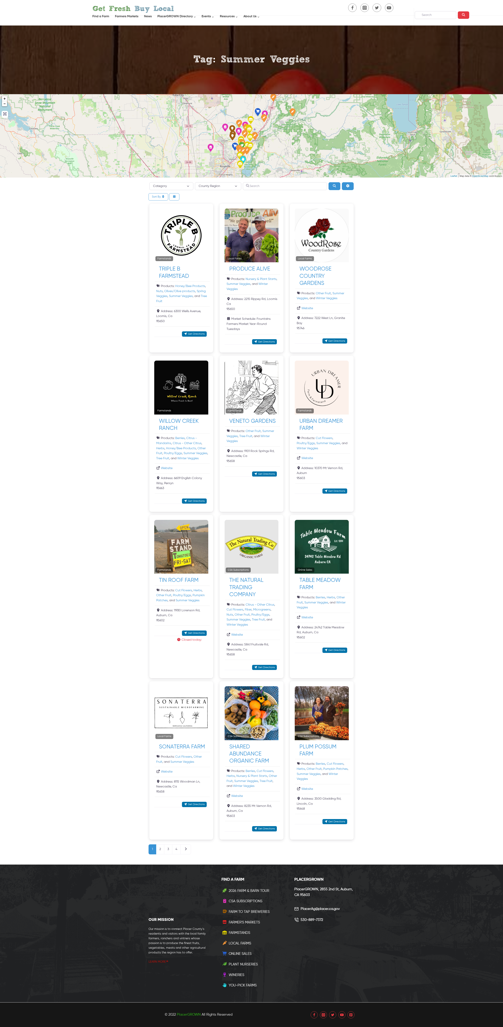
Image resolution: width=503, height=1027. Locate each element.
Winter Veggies (326, 298)
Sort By (157, 196)
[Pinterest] (350, 1014)
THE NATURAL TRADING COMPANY (246, 587)
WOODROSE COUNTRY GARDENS (315, 276)
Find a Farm (100, 16)
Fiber (248, 609)
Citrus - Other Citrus (187, 443)
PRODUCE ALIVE (249, 269)
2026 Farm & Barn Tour (249, 891)
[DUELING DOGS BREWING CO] (232, 129)
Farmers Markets (126, 16)
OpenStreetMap (480, 175)
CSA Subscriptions (238, 570)
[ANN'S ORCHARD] (239, 123)
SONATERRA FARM (182, 747)
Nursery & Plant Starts (261, 279)
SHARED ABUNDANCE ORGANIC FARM (249, 754)
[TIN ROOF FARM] (251, 120)
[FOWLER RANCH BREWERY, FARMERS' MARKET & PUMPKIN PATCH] (232, 136)
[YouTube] (341, 1014)
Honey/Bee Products (190, 286)
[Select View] (174, 196)
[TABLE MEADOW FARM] (258, 112)
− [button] (5, 104)
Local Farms (235, 258)
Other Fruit (323, 293)
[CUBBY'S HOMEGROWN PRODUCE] (292, 112)
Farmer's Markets (244, 922)
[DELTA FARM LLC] (250, 137)
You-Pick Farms (243, 985)
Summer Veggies (181, 296)
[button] (191, 640)
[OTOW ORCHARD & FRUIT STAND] (240, 164)
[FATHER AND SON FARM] (211, 148)
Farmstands (164, 258)
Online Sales (305, 570)
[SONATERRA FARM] (245, 134)
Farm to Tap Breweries (249, 912)
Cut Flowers (324, 438)
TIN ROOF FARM (178, 580)
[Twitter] (332, 1014)
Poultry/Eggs (173, 453)
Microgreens (262, 609)
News (148, 16)
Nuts (159, 291)
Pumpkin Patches (335, 769)
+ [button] (5, 99)
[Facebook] (314, 1014)
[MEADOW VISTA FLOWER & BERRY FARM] (264, 118)
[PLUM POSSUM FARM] (225, 127)
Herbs (160, 448)
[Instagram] (323, 1014)
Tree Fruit (162, 458)
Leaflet (453, 175)
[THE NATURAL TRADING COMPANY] (239, 132)
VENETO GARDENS (252, 421)
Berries (180, 438)
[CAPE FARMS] (273, 97)
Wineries (236, 975)
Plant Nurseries (243, 964)
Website (307, 308)
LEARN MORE (157, 961)
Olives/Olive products (179, 291)
